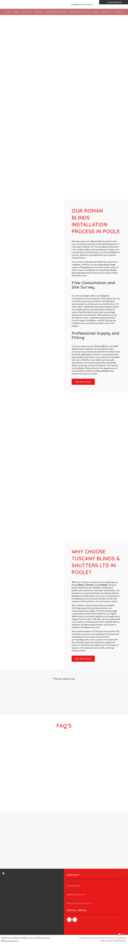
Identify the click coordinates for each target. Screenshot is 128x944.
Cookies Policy (85, 938)
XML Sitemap (120, 941)
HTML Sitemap (106, 941)
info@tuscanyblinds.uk (81, 4)
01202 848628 (114, 2)
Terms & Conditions (117, 938)
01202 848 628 (82, 693)
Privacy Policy (100, 938)
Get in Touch (83, 382)
